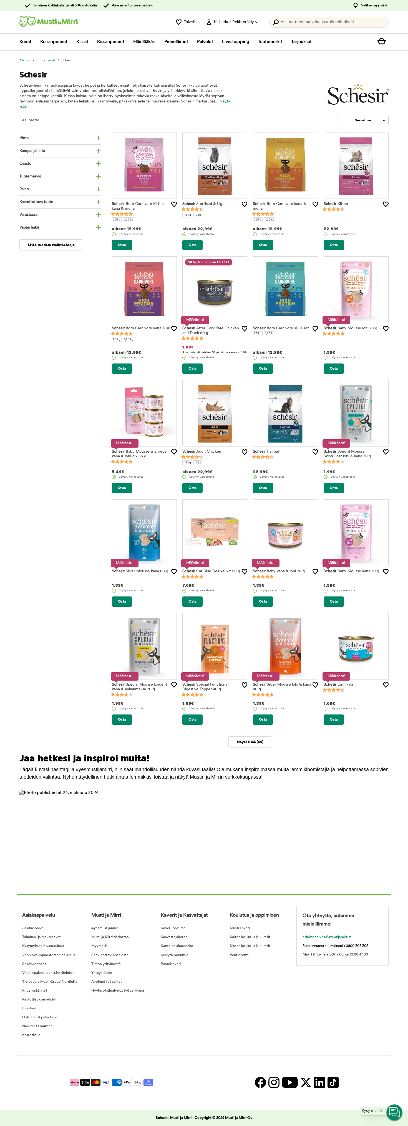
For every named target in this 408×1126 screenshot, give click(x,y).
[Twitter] (306, 1082)
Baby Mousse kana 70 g (351, 571)
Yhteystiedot (101, 973)
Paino (24, 189)
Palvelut (205, 42)
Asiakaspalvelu (34, 928)
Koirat (25, 42)
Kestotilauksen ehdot (39, 999)
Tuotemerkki (30, 176)
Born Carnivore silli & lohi (281, 328)
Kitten (336, 204)
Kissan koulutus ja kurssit (250, 946)
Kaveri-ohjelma (173, 928)
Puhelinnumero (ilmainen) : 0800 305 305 (335, 946)
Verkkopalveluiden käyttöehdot (48, 973)
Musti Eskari (240, 928)
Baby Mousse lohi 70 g (350, 328)
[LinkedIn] (319, 1082)
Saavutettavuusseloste (110, 955)
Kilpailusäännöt (34, 990)
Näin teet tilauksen (37, 1026)
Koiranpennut (53, 42)
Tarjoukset (301, 42)
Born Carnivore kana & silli (141, 328)
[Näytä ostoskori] (383, 42)
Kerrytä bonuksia (174, 955)
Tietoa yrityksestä (106, 964)
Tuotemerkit (270, 42)
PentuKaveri (171, 964)
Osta (122, 245)
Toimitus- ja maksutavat (41, 937)
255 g (116, 219)
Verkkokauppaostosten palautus (48, 955)
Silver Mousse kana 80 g (140, 571)
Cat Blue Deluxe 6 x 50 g (211, 571)
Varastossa (28, 215)
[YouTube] (290, 1082)
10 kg (198, 215)
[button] (63, 834)
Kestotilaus (31, 1035)
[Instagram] (274, 1082)
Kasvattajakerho (174, 937)
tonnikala (338, 685)
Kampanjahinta (32, 151)
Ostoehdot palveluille (39, 1017)
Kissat (82, 42)
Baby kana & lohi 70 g (279, 571)
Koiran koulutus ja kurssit (250, 937)
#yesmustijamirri (105, 928)
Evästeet (29, 1008)
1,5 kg (187, 215)
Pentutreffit (239, 955)
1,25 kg (128, 219)
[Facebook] (260, 1082)
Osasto (25, 164)
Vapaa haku (29, 227)
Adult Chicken (201, 452)
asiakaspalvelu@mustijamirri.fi (327, 937)
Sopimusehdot (34, 964)
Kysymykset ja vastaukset (43, 946)
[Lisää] (174, 204)
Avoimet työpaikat (106, 982)
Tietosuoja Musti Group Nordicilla (49, 982)
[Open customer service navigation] (395, 1113)
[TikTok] (332, 1082)
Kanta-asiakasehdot (177, 946)
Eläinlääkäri (144, 42)
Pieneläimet (176, 42)
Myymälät (99, 946)
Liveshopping (235, 42)
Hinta (24, 138)
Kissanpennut (110, 42)
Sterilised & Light (204, 204)
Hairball (266, 452)
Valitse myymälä (374, 5)
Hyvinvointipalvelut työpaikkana (117, 990)
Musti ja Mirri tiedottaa (110, 937)
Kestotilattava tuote (36, 202)
